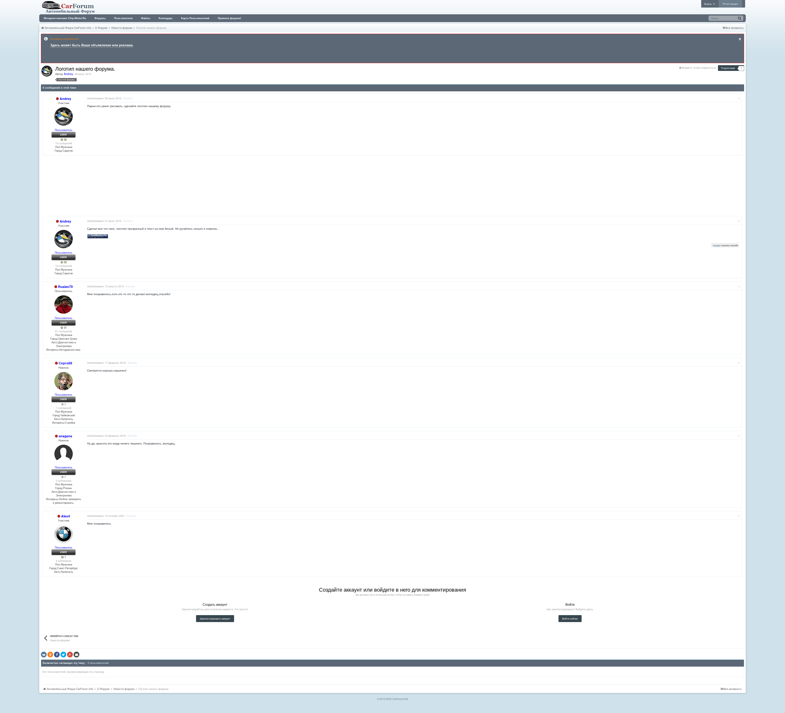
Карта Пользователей (195, 18)
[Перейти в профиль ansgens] (63, 454)
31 (65, 327)
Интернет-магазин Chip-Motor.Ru (65, 18)
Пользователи (123, 18)
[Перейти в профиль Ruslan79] (63, 304)
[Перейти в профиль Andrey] (46, 71)
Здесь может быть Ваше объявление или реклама (91, 45)
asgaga (716, 245)
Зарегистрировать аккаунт (215, 618)
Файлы (145, 18)
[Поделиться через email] (76, 654)
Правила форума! (229, 18)
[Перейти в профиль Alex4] (63, 534)
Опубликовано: (104, 98)
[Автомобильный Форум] (68, 7)
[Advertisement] (117, 187)
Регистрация (730, 4)
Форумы (100, 18)
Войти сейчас (570, 618)
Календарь (166, 18)
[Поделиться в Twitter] (63, 654)
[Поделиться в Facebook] (57, 654)
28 (65, 139)
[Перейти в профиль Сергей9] (63, 381)
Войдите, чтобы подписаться (699, 67)
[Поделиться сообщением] (739, 98)
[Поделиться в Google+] (70, 654)
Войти (708, 4)
